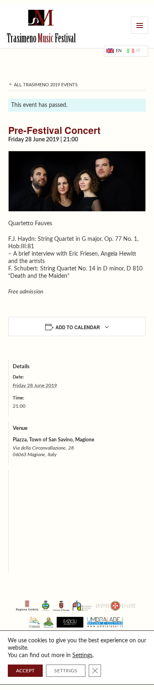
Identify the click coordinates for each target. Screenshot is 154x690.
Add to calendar (77, 327)
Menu (139, 25)
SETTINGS (65, 670)
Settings (82, 655)
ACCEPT (25, 670)
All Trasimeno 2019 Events (45, 85)
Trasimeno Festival (41, 39)
